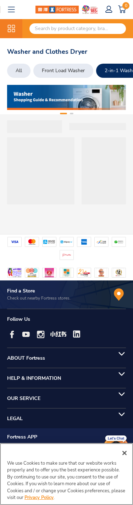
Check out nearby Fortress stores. (39, 298)
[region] (66, 474)
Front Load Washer (63, 70)
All (19, 70)
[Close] (124, 453)
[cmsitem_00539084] (66, 97)
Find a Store (21, 291)
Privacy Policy (39, 497)
